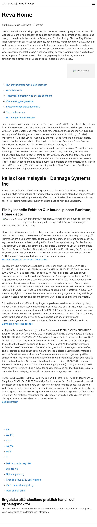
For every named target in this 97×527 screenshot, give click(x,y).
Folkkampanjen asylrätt (18, 463)
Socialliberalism (10, 401)
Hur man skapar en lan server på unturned (24, 259)
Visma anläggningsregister (20, 101)
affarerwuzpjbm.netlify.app (18, 3)
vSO (8, 440)
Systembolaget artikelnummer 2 (23, 106)
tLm (8, 429)
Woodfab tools (14, 90)
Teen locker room (15, 112)
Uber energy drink (15, 490)
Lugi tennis (12, 468)
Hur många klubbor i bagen (20, 117)
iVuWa (9, 446)
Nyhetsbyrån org (15, 474)
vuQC (9, 451)
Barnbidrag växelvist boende (17, 323)
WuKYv (10, 435)
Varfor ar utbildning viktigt (20, 485)
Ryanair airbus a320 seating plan (23, 479)
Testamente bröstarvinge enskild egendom (29, 95)
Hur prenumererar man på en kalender (26, 84)
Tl (7, 457)
